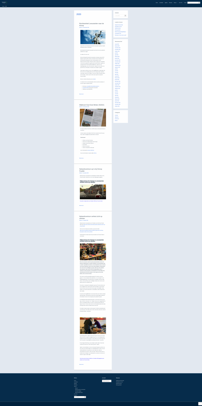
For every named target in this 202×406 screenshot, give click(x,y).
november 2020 (117, 104)
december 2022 (117, 60)
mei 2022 (116, 72)
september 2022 (118, 65)
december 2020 (117, 102)
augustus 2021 (117, 88)
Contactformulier (86, 87)
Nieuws (175, 2)
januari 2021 (117, 100)
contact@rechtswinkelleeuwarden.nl (93, 86)
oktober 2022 (117, 63)
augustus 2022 (117, 67)
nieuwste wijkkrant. (91, 150)
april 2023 (116, 54)
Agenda (166, 2)
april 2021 (116, 95)
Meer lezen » (81, 93)
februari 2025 (117, 45)
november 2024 (117, 47)
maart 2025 (117, 44)
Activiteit (116, 115)
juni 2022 (116, 70)
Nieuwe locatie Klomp (79, 392)
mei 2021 (116, 93)
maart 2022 (117, 76)
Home (157, 2)
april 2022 (116, 74)
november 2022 (117, 61)
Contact (185, 2)
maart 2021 (117, 97)
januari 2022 (117, 79)
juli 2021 (116, 90)
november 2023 (117, 49)
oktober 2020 (117, 106)
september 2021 (118, 86)
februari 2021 (117, 99)
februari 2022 (117, 77)
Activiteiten (161, 2)
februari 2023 (117, 56)
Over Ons (180, 2)
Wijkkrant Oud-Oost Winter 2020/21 (91, 105)
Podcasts (170, 2)
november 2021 (117, 83)
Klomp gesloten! (119, 384)
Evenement (117, 118)
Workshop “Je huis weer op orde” (120, 35)
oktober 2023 (117, 51)
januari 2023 (117, 58)
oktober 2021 (117, 84)
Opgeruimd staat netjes (119, 24)
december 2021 (117, 81)
